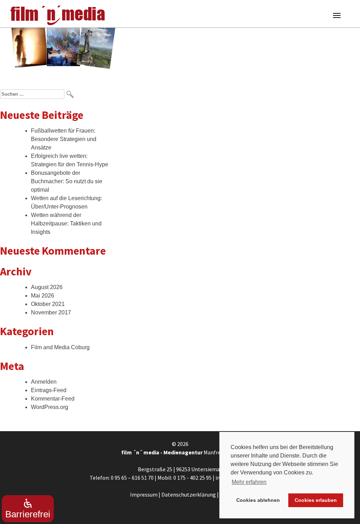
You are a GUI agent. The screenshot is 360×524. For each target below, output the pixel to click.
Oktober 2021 (48, 304)
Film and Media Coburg (60, 347)
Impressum (144, 494)
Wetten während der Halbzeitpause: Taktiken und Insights (66, 223)
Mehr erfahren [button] (249, 482)
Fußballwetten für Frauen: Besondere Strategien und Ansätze (63, 139)
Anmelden (44, 382)
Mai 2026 (42, 296)
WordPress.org (49, 407)
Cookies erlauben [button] (316, 500)
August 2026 (47, 287)
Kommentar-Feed (53, 399)
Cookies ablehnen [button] (258, 500)
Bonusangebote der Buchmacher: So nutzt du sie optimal (66, 181)
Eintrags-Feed (48, 390)
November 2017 (51, 312)
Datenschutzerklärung (188, 494)
